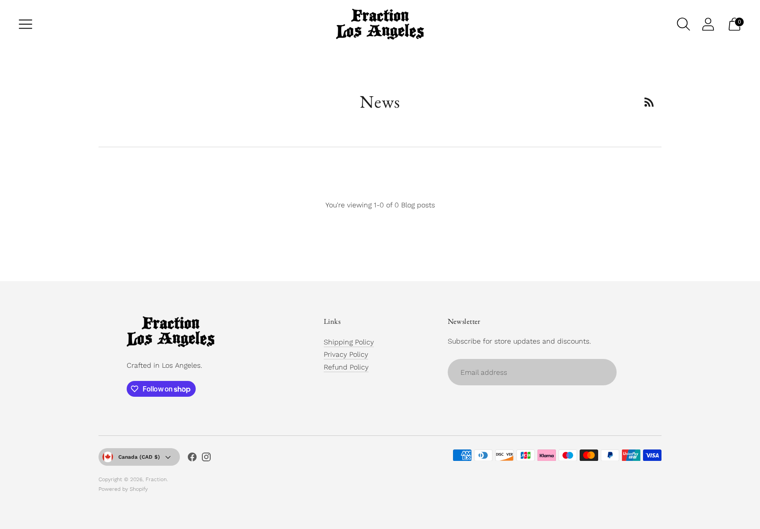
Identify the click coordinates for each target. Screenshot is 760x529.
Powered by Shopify (123, 489)
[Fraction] (380, 24)
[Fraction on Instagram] (206, 459)
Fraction (156, 479)
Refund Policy (346, 367)
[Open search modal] (683, 24)
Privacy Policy (346, 354)
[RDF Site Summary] (649, 102)
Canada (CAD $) (139, 457)
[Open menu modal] (25, 24)
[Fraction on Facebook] (192, 459)
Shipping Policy (349, 342)
